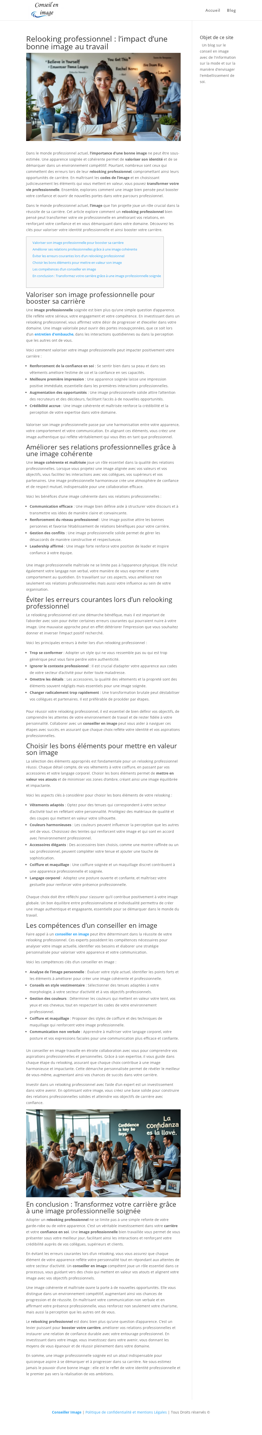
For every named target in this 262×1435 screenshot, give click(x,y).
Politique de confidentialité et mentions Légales (126, 1412)
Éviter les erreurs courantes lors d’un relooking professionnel (78, 256)
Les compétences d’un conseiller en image (64, 269)
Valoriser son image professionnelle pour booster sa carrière (78, 242)
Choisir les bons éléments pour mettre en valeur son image (77, 262)
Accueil (212, 10)
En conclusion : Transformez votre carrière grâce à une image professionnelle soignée (96, 276)
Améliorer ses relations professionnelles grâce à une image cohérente (84, 249)
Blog (231, 10)
